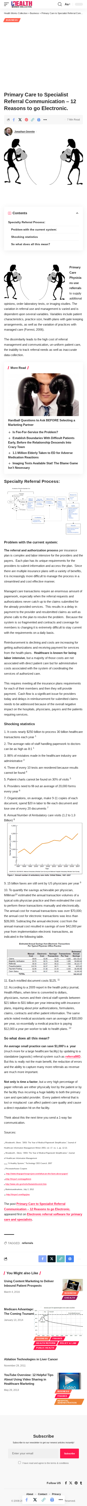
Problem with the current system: (34, 229)
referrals (27, 1243)
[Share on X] (20, 119)
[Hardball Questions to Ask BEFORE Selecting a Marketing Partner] (43, 394)
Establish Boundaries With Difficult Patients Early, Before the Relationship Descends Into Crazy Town (41, 442)
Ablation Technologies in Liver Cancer (31, 1359)
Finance (58, 1338)
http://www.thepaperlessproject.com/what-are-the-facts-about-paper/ (37, 1174)
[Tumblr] (81, 1483)
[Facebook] (66, 1483)
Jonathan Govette (24, 131)
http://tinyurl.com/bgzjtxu (18, 1194)
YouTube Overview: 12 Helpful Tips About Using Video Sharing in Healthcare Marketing (28, 1379)
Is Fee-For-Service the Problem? (35, 432)
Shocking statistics (24, 236)
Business (12, 20)
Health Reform (45, 1343)
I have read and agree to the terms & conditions (45, 1463)
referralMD (73, 1056)
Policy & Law (68, 1343)
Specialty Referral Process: (26, 222)
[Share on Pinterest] (26, 119)
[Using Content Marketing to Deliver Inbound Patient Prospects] (73, 1285)
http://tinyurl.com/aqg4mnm (18, 1179)
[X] (70, 1483)
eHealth (70, 1298)
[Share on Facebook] (14, 119)
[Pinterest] (76, 1483)
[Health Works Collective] (21, 4)
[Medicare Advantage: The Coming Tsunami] (58, 1321)
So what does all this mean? (30, 244)
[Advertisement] (43, 56)
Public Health (45, 1348)
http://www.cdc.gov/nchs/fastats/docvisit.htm (26, 1184)
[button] (7, 4)
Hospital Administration (67, 1402)
